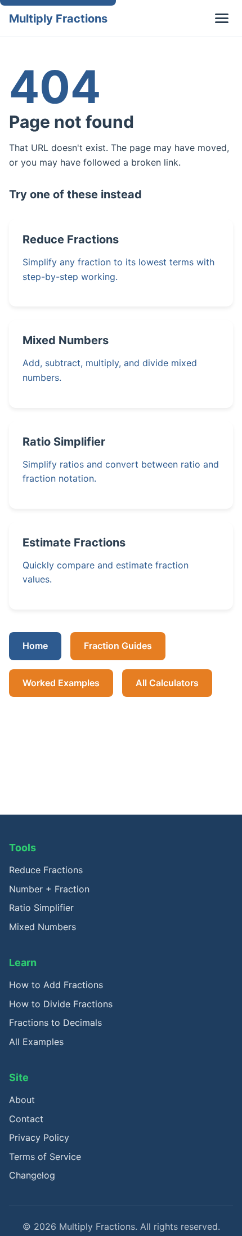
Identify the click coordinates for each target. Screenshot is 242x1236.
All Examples (36, 1041)
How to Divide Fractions (61, 1004)
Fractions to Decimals (55, 1022)
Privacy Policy (39, 1137)
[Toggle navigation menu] (221, 18)
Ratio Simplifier (41, 907)
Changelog (32, 1175)
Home (35, 645)
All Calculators (167, 682)
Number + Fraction (49, 889)
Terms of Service (45, 1156)
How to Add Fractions (56, 984)
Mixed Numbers (42, 926)
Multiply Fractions (58, 18)
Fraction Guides (118, 645)
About (22, 1099)
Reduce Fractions (46, 869)
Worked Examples (61, 682)
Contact (26, 1118)
